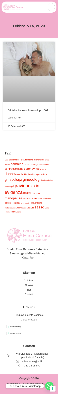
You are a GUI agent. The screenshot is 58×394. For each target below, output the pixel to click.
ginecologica (48, 180)
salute (31, 207)
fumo (34, 174)
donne (10, 174)
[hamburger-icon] (51, 7)
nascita (39, 199)
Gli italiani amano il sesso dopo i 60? (28, 110)
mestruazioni (29, 198)
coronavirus (32, 168)
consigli (34, 164)
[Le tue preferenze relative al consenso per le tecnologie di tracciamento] (53, 389)
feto (30, 174)
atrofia (7, 165)
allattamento (27, 159)
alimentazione (15, 160)
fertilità (24, 174)
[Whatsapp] (49, 386)
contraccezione (14, 168)
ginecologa (13, 179)
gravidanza (24, 185)
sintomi (7, 212)
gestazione (42, 174)
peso (12, 203)
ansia (47, 160)
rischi (19, 208)
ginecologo (9, 187)
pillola (17, 203)
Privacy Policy (15, 326)
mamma (29, 193)
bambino (17, 164)
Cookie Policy (15, 333)
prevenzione (36, 203)
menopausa (13, 198)
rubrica (25, 208)
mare (38, 193)
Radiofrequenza (11, 208)
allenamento (39, 160)
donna (43, 169)
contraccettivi (44, 165)
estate (17, 174)
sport (13, 211)
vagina (18, 212)
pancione (47, 199)
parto (7, 203)
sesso (39, 207)
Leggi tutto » (14, 118)
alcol (6, 160)
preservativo (25, 203)
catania (27, 165)
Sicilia (47, 208)
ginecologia (33, 179)
